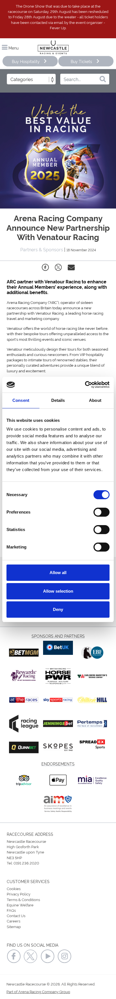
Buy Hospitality (26, 61)
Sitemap (14, 926)
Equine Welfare (20, 904)
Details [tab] (58, 400)
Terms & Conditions (23, 899)
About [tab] (95, 400)
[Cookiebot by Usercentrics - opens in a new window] (85, 384)
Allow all (58, 572)
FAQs (11, 910)
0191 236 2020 (26, 862)
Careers (13, 920)
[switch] (101, 512)
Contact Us (16, 915)
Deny (58, 609)
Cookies (14, 888)
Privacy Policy (18, 893)
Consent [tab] (20, 400)
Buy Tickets (81, 61)
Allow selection (58, 591)
